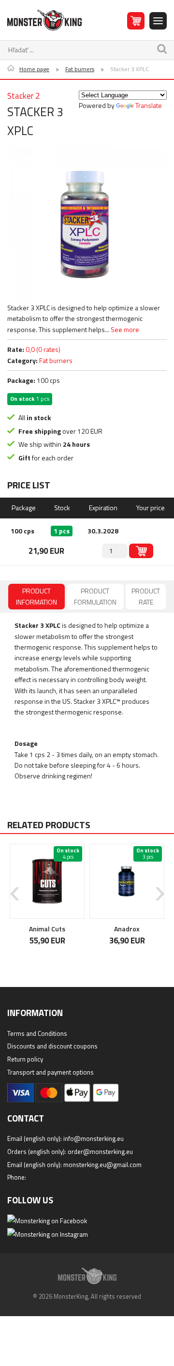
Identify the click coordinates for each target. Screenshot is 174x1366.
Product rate (145, 596)
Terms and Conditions (37, 1033)
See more (125, 329)
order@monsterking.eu (100, 1151)
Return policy (25, 1059)
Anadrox (45, 929)
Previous (14, 886)
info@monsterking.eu (93, 1138)
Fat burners (79, 69)
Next (159, 886)
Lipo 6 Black (125, 929)
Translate (148, 105)
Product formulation (95, 596)
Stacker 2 (23, 96)
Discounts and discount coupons (52, 1046)
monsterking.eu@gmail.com (102, 1164)
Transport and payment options (50, 1072)
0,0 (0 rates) (43, 349)
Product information (36, 596)
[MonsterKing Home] (44, 20)
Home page (34, 69)
